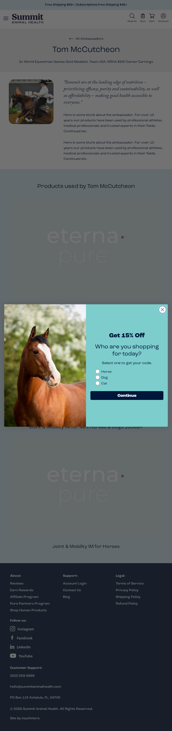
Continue (127, 395)
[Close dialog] (162, 309)
